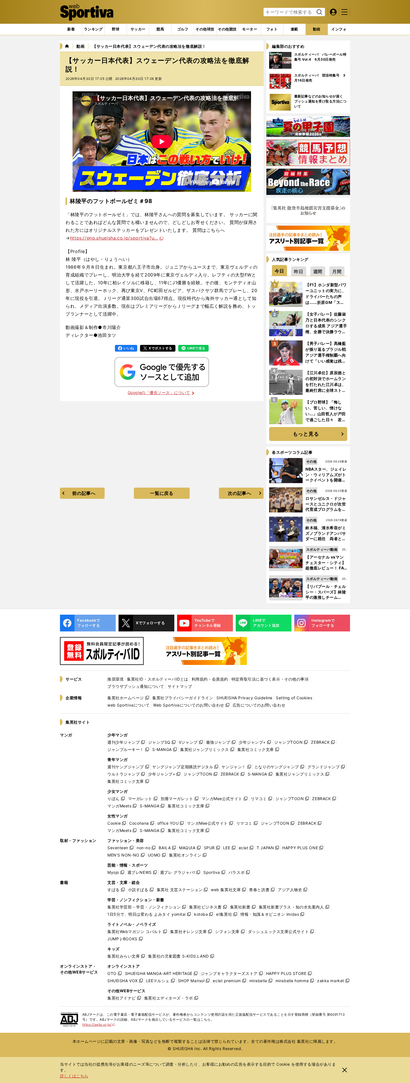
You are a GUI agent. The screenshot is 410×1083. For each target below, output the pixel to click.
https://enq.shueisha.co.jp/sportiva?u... (114, 238)
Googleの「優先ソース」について (159, 392)
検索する (319, 12)
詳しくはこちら (74, 1076)
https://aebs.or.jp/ (98, 1024)
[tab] (116, 29)
